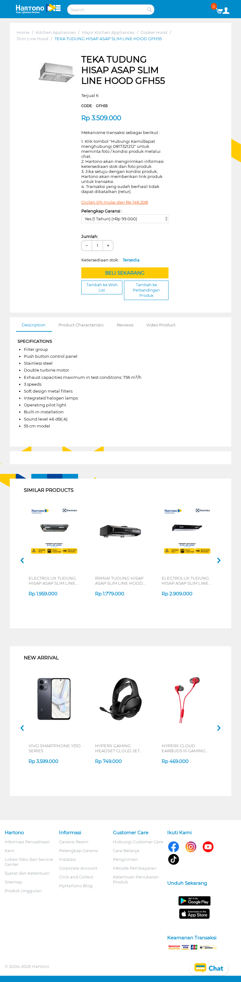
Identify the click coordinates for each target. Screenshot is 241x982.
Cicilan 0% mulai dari (114, 202)
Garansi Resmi (73, 841)
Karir (9, 850)
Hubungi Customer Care (138, 841)
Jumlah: (89, 236)
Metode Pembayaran (134, 868)
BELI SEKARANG (125, 273)
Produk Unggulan (23, 890)
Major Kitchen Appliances (108, 32)
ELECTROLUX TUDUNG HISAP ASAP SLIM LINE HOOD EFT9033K (185, 581)
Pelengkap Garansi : (101, 210)
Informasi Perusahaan (27, 841)
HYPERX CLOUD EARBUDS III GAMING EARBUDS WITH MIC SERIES (184, 748)
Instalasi (67, 859)
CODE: (94, 106)
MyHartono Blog (76, 885)
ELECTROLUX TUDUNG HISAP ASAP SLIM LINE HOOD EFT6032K (52, 581)
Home (23, 32)
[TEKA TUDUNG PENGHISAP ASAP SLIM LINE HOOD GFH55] (56, 72)
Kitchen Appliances (56, 32)
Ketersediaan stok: (110, 259)
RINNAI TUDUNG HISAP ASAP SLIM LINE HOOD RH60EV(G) (119, 581)
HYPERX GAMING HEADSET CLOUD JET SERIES (117, 748)
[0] (222, 9)
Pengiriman (125, 859)
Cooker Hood (154, 32)
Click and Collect (76, 876)
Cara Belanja (126, 850)
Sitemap (13, 881)
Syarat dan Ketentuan (27, 873)
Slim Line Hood (32, 38)
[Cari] (150, 10)
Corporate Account (78, 868)
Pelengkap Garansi (78, 850)
